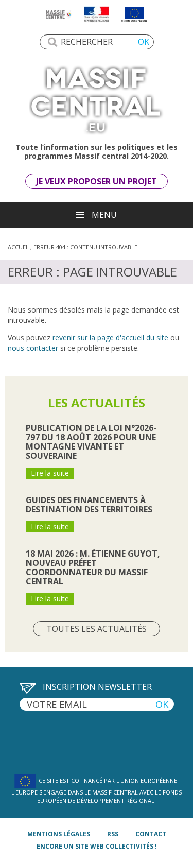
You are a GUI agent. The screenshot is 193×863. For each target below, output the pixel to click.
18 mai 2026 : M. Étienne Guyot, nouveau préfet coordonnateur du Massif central (93, 567)
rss (112, 834)
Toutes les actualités (96, 628)
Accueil (19, 247)
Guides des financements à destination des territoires (89, 504)
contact (150, 834)
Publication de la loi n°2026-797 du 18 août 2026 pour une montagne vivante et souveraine (91, 441)
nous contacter (33, 348)
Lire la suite (50, 473)
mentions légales (58, 834)
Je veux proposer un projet (96, 181)
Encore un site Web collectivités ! (97, 846)
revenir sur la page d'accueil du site (110, 337)
